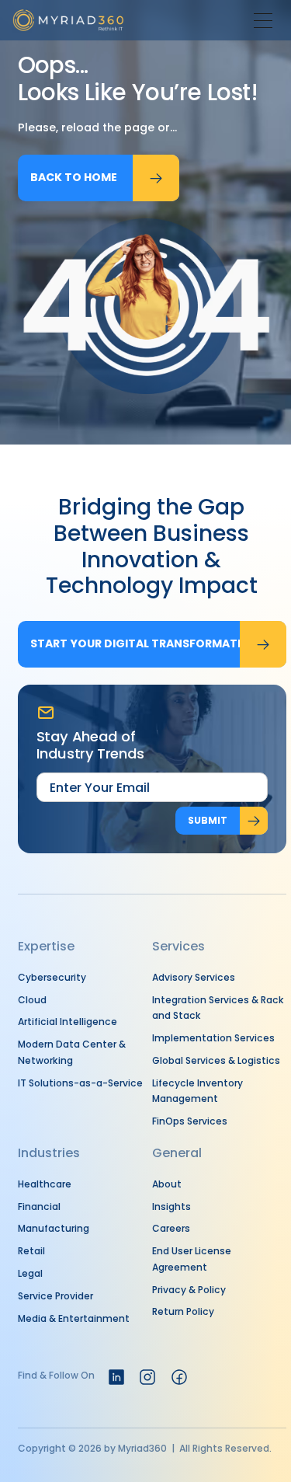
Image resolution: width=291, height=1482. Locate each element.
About (167, 1184)
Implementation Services (213, 1037)
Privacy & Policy (189, 1289)
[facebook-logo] (179, 1377)
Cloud (32, 999)
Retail (31, 1250)
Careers (171, 1228)
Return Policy (183, 1311)
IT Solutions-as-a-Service (80, 1083)
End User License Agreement (191, 1259)
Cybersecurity (52, 977)
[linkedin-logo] (116, 1377)
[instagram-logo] (147, 1377)
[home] (68, 20)
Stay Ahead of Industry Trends (90, 745)
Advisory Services (193, 977)
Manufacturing (53, 1228)
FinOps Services (189, 1121)
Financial (39, 1206)
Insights (171, 1206)
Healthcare (44, 1184)
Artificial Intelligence (67, 1021)
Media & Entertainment (74, 1318)
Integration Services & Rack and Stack (218, 1008)
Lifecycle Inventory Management (197, 1091)
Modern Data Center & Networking (72, 1052)
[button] (263, 20)
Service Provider (55, 1295)
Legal (30, 1273)
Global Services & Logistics (216, 1060)
